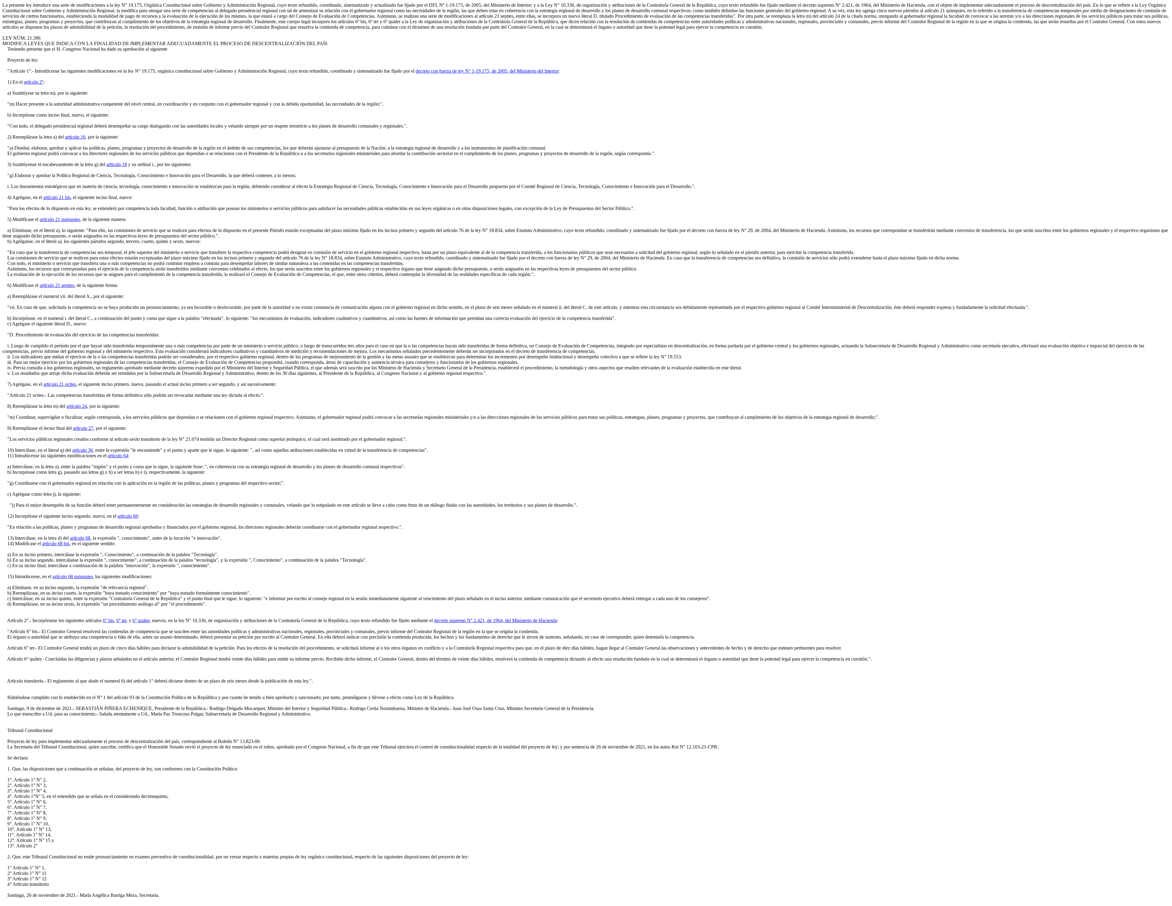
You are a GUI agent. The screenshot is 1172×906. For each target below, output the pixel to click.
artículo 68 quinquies (72, 576)
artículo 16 (75, 137)
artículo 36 (82, 450)
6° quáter (141, 620)
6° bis (108, 620)
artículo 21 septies (57, 285)
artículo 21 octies (59, 384)
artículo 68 (80, 538)
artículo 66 (128, 516)
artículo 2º (33, 82)
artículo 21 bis (57, 197)
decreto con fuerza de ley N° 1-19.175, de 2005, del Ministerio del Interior (487, 71)
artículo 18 (117, 164)
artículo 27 (83, 428)
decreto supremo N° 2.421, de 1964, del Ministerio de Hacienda (495, 620)
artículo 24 (77, 406)
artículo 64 (118, 455)
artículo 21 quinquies (60, 219)
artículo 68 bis (55, 543)
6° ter (121, 620)
